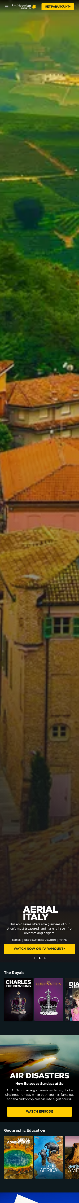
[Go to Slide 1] (34, 958)
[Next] (77, 999)
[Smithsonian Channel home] (24, 6)
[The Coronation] (48, 999)
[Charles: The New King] (18, 999)
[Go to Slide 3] (45, 958)
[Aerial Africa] (48, 1157)
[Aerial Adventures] (18, 1157)
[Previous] (2, 999)
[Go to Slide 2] (39, 958)
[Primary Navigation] (6, 6)
